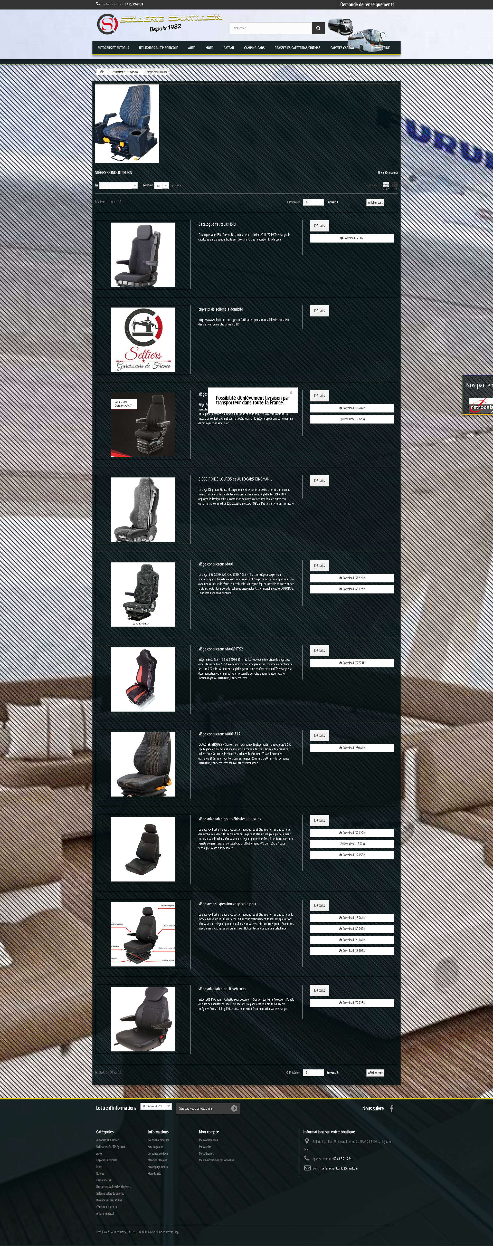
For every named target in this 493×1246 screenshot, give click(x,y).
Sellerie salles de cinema (110, 1193)
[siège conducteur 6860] (143, 594)
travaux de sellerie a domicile (220, 309)
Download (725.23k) (353, 1003)
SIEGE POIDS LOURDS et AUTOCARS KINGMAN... (235, 479)
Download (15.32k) (354, 844)
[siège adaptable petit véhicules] (143, 1019)
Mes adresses (206, 1153)
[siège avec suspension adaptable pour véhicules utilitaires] (143, 934)
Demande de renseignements (367, 4)
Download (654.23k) (353, 589)
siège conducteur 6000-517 (219, 734)
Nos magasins (155, 1147)
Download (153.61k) (353, 918)
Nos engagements (158, 1167)
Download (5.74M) (353, 238)
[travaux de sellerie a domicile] (143, 340)
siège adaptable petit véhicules (222, 989)
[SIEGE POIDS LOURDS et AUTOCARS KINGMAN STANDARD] (143, 509)
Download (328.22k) (353, 833)
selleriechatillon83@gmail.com (340, 1168)
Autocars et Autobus (113, 47)
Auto (191, 47)
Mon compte (209, 1132)
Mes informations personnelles (216, 1160)
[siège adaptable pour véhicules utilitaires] (143, 849)
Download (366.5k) (354, 419)
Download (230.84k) (353, 748)
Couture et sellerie (107, 1207)
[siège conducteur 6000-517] (143, 764)
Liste (395, 189)
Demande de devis (158, 1153)
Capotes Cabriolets (106, 1160)
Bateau (229, 47)
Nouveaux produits (158, 1140)
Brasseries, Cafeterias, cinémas (297, 47)
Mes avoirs (205, 1147)
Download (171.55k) (353, 855)
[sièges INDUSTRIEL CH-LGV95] (143, 424)
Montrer (148, 185)
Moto (209, 47)
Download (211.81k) (353, 940)
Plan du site (154, 1173)
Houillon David (118, 1232)
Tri (96, 185)
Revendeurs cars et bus (109, 1200)
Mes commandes (208, 1140)
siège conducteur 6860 (215, 564)
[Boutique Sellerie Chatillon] (159, 24)
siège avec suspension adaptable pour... (228, 904)
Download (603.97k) (353, 929)
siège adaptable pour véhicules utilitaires (229, 819)
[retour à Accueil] (102, 72)
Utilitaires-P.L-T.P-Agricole (158, 47)
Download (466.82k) (353, 408)
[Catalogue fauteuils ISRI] (143, 255)
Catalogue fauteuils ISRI (217, 224)
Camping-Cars (254, 47)
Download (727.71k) (353, 663)
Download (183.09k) (353, 950)
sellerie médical (105, 1213)
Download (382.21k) (353, 578)
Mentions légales (157, 1160)
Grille (386, 189)
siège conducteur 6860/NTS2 (220, 649)
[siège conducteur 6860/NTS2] (143, 679)
